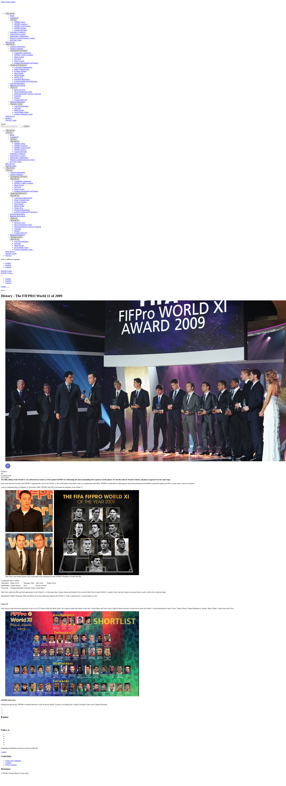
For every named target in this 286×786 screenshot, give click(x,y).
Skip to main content (8, 2)
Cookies (8, 763)
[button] (143, 708)
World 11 (8, 118)
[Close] (8, 287)
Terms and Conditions (13, 761)
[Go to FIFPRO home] (143, 8)
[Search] (13, 273)
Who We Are (10, 13)
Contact (3, 752)
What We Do (10, 44)
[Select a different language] (2, 275)
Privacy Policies (11, 765)
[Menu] (6, 287)
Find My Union (10, 120)
